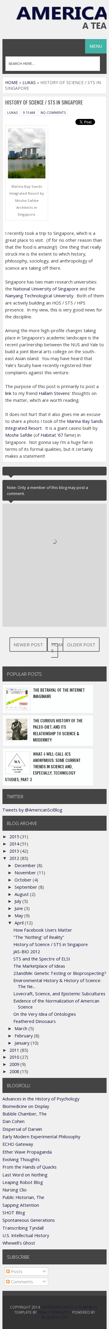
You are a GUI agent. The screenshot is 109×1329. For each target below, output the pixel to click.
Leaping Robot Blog (22, 1182)
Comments (21, 1282)
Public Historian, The (23, 1197)
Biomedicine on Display (25, 1106)
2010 (14, 1057)
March (21, 1028)
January (23, 1043)
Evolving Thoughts (21, 1159)
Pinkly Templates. (54, 1312)
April (20, 923)
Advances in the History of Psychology (40, 1099)
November (26, 872)
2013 (14, 851)
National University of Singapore (45, 289)
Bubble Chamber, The (24, 1114)
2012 (14, 858)
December (26, 865)
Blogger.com (54, 1317)
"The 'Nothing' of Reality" (38, 937)
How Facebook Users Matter (42, 930)
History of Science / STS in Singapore (50, 944)
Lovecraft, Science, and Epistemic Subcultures (59, 994)
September (26, 887)
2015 (14, 836)
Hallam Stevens (54, 393)
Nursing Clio (14, 1190)
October (24, 880)
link (8, 393)
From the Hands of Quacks (29, 1167)
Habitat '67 (52, 435)
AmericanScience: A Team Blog (69, 1307)
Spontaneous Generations (28, 1220)
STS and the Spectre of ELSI (41, 959)
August (22, 894)
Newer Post (28, 645)
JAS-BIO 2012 (26, 951)
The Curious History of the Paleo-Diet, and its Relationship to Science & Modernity (58, 730)
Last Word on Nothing (25, 1175)
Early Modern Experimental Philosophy (41, 1136)
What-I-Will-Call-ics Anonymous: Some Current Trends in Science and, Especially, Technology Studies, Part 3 (43, 766)
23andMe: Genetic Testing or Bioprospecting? (59, 973)
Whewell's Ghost (18, 1243)
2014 (14, 844)
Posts (16, 1271)
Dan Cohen (13, 1121)
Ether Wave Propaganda (27, 1152)
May (19, 915)
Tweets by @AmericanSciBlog (32, 810)
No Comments (53, 112)
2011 (14, 1050)
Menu (96, 46)
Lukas (12, 112)
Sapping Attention (20, 1205)
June (19, 908)
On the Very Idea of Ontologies (44, 1014)
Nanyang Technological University (39, 296)
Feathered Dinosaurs (34, 1021)
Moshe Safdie (18, 435)
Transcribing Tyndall (23, 1228)
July (18, 901)
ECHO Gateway (17, 1144)
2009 (14, 1064)
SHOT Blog (13, 1212)
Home (57, 648)
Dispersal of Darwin (22, 1129)
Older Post (81, 645)
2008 (14, 1071)
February (24, 1036)
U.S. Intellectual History (25, 1235)
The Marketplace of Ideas (39, 966)
